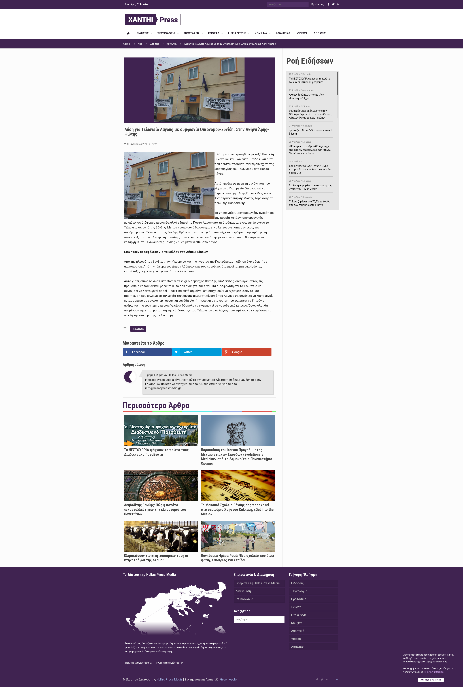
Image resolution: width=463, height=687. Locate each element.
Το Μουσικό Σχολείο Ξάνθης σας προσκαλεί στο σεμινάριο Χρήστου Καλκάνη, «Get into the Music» (237, 509)
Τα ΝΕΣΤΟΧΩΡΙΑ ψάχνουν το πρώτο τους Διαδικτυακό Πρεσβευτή (156, 452)
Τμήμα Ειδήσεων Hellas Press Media (168, 375)
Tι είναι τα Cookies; (434, 672)
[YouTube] (338, 4)
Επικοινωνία (244, 599)
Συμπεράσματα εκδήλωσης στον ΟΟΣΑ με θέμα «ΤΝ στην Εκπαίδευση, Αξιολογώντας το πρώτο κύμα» (310, 112)
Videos (296, 639)
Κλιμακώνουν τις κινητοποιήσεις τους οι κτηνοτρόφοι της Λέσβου (156, 557)
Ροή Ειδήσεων (309, 61)
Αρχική (127, 43)
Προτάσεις (298, 599)
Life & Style (299, 615)
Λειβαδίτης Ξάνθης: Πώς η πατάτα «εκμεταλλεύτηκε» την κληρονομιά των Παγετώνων (155, 509)
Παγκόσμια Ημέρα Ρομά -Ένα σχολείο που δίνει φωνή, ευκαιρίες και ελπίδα (237, 557)
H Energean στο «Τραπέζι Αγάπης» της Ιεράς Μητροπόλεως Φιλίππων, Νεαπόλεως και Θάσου (310, 148)
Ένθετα (296, 607)
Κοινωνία (172, 43)
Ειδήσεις (154, 43)
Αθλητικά (297, 631)
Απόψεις (297, 647)
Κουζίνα (296, 623)
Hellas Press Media (169, 679)
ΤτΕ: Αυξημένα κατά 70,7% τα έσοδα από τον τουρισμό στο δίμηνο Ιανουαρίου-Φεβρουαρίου (309, 203)
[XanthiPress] (152, 18)
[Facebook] (328, 4)
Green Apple (228, 679)
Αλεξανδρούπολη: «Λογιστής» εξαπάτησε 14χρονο (306, 94)
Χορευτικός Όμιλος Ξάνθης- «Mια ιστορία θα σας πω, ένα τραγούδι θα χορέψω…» (310, 167)
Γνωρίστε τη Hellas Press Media (258, 583)
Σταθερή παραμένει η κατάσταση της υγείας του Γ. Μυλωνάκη (310, 185)
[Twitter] (333, 4)
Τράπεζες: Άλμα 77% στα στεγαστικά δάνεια (310, 130)
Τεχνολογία (299, 591)
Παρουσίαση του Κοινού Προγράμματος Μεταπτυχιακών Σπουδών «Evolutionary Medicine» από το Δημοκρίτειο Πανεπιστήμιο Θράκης (236, 457)
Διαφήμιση (243, 591)
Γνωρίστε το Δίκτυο (168, 662)
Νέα (140, 43)
